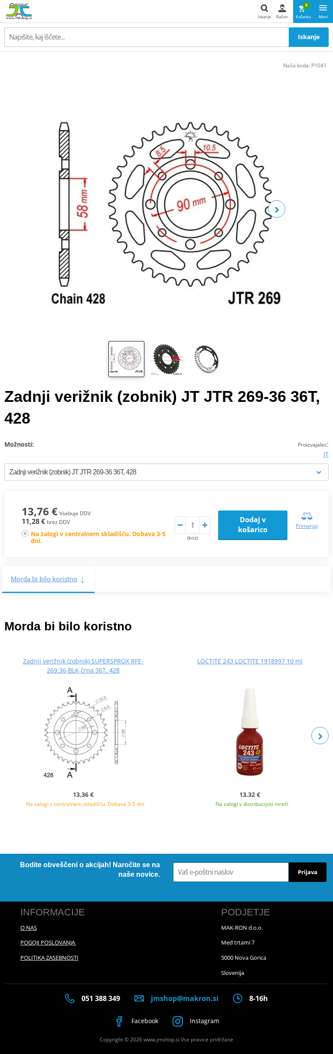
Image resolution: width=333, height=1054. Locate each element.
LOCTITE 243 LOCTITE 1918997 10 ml (250, 661)
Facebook (144, 1021)
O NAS (28, 927)
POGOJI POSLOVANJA (48, 942)
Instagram (203, 1021)
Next (276, 209)
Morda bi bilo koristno (44, 578)
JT (326, 454)
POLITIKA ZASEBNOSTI (49, 957)
